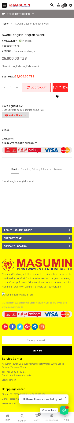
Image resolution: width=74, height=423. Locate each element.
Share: (6, 129)
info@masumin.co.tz (20, 375)
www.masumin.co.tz (12, 306)
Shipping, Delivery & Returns (36, 169)
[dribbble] (5, 326)
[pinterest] (34, 326)
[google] (27, 326)
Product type (11, 45)
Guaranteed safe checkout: (20, 143)
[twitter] (20, 326)
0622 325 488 (39, 394)
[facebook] (12, 326)
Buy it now (60, 87)
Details (15, 169)
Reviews (58, 169)
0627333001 (16, 394)
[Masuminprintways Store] (37, 264)
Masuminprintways (24, 51)
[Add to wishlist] (57, 96)
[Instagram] (42, 326)
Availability (9, 40)
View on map (8, 379)
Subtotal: (8, 76)
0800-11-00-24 (18, 371)
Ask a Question (17, 115)
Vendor (6, 51)
